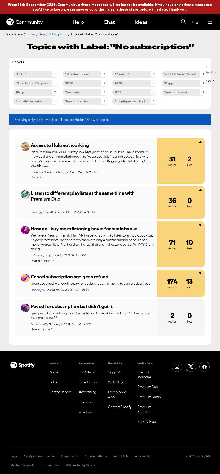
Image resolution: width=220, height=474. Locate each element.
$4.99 (119, 83)
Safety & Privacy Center (39, 456)
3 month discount (175, 92)
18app (20, 92)
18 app (168, 83)
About (54, 372)
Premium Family (149, 396)
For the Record (61, 392)
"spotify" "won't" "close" (180, 74)
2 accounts (72, 92)
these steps (128, 9)
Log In (196, 22)
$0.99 (69, 83)
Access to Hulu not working (60, 145)
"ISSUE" (21, 74)
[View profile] (25, 146)
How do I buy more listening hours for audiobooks (84, 228)
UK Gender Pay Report (80, 465)
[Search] (183, 22)
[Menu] (210, 22)
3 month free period (29, 101)
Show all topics (98, 119)
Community (29, 22)
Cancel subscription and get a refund (69, 276)
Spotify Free (147, 421)
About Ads (121, 456)
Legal (13, 456)
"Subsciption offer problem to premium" (37, 83)
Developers (88, 382)
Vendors (85, 412)
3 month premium (77, 101)
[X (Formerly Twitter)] (191, 367)
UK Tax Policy (51, 465)
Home (30, 34)
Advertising (87, 392)
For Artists (86, 372)
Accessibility (143, 456)
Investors (86, 402)
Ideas (140, 22)
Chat (109, 22)
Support (114, 372)
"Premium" (122, 74)
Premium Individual (145, 374)
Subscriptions (58, 34)
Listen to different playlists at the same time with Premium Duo (83, 196)
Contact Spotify (120, 406)
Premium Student (144, 409)
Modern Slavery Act (23, 465)
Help (78, 22)
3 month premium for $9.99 (133, 101)
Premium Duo (148, 386)
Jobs (53, 382)
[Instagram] (177, 367)
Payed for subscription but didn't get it (71, 306)
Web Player (116, 382)
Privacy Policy (69, 456)
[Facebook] (204, 367)
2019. (118, 92)
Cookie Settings (96, 456)
